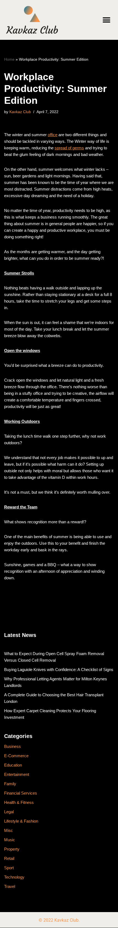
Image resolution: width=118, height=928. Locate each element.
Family (10, 783)
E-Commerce (16, 755)
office (52, 134)
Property (11, 849)
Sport (9, 867)
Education (13, 765)
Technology (14, 877)
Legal (9, 811)
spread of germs (69, 148)
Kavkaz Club (20, 112)
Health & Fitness (19, 802)
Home (9, 59)
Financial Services (20, 793)
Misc (8, 830)
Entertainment (16, 774)
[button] (106, 20)
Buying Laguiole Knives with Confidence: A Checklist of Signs (58, 669)
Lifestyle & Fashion (21, 821)
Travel (9, 886)
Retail (9, 858)
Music (9, 839)
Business (12, 746)
